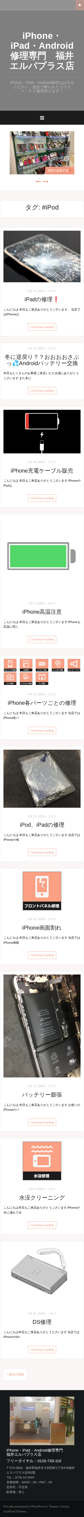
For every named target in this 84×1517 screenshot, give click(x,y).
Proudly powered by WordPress (24, 1506)
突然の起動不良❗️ (59, 170)
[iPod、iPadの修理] (42, 778)
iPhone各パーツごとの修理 (42, 703)
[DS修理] (42, 1274)
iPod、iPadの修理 (42, 825)
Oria (62, 1506)
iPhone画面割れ (42, 927)
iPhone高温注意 (42, 612)
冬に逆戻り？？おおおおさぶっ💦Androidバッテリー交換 (42, 360)
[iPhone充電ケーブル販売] (42, 431)
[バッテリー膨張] (42, 1025)
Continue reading (42, 327)
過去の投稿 (16, 1374)
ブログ (52, 291)
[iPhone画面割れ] (42, 891)
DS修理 (42, 1322)
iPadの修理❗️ (42, 299)
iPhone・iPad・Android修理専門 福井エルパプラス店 (42, 51)
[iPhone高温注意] (42, 555)
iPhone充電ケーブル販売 (42, 470)
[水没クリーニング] (42, 1160)
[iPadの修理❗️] (42, 256)
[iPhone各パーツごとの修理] (42, 671)
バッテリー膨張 (42, 1094)
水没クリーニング (42, 1197)
